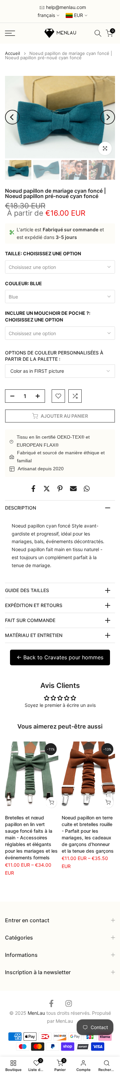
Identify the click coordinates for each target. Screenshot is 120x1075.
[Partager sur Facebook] (33, 489)
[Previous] (12, 117)
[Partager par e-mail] (73, 489)
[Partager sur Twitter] (46, 489)
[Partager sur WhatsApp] (86, 489)
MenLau (64, 1021)
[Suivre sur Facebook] (51, 1003)
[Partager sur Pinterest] (60, 489)
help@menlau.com (65, 7)
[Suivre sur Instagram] (68, 1003)
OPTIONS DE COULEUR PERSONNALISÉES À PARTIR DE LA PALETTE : (54, 356)
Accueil (12, 53)
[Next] (107, 117)
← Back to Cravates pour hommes (60, 657)
